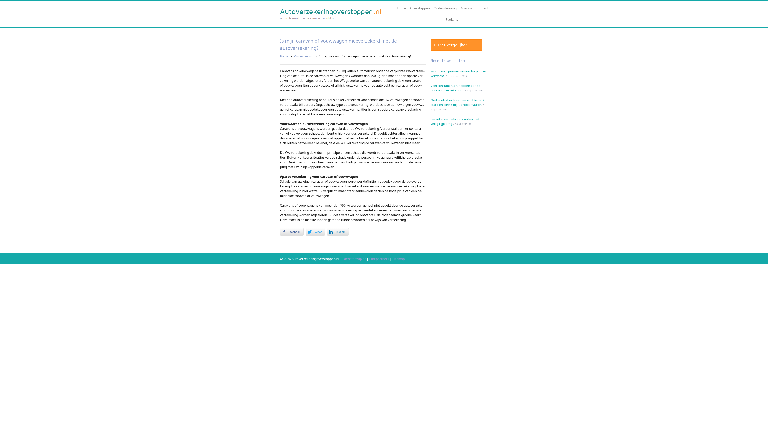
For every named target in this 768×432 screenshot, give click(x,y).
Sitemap (398, 259)
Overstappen (420, 8)
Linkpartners (379, 259)
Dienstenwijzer (354, 259)
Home (401, 8)
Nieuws (466, 8)
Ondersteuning (445, 8)
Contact (482, 8)
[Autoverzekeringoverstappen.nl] (331, 19)
